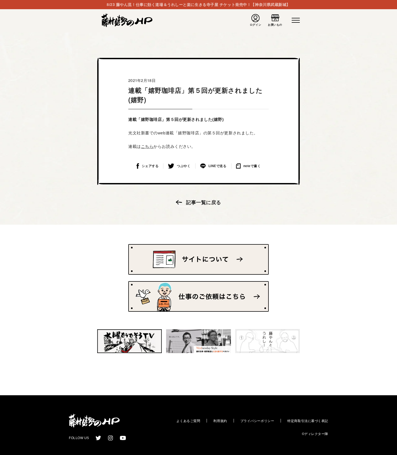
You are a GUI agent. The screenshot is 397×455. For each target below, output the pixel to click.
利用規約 (220, 421)
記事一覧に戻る (203, 202)
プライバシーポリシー (257, 421)
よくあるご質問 (188, 421)
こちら (147, 146)
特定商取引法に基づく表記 (307, 421)
